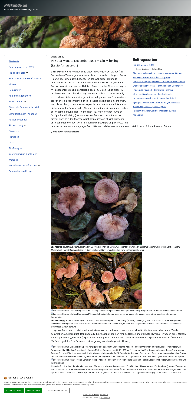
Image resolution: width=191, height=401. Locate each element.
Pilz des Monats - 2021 (143, 65)
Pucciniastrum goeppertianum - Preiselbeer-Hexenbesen (159, 81)
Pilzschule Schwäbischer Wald (24, 107)
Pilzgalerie (14, 131)
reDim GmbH (105, 398)
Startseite (14, 61)
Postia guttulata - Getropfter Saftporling (151, 77)
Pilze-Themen (16, 101)
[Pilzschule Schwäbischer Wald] (10, 109)
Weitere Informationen (91, 395)
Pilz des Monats (17, 73)
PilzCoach (14, 137)
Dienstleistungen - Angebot (23, 114)
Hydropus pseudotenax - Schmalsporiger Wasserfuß (156, 102)
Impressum (104, 395)
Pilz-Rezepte (15, 148)
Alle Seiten (138, 115)
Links (11, 142)
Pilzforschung (16, 125)
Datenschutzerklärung (20, 171)
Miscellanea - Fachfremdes (23, 165)
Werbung (13, 159)
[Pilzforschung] (24, 125)
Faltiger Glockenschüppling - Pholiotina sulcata (154, 111)
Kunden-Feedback (18, 119)
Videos (12, 84)
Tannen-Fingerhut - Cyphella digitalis (149, 106)
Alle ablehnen (33, 390)
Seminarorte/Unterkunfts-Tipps (25, 78)
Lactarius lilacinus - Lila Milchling (147, 69)
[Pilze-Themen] (24, 101)
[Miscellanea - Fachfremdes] (38, 165)
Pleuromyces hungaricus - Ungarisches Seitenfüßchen (157, 73)
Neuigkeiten (15, 90)
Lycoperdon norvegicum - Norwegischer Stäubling (155, 98)
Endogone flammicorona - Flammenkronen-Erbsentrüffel (158, 86)
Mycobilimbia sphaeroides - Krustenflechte (152, 94)
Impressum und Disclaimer (23, 154)
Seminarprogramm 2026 (21, 67)
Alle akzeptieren (14, 390)
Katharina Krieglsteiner (20, 95)
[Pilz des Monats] (26, 72)
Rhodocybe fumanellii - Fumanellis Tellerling (153, 90)
